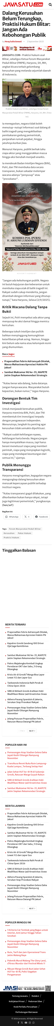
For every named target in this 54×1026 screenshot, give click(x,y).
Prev (22, 731)
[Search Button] (50, 4)
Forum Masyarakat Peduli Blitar (25, 529)
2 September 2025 (35, 41)
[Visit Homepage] (23, 4)
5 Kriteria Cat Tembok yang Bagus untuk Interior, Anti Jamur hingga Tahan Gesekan (27, 933)
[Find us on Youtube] (26, 1022)
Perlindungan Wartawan (26, 1012)
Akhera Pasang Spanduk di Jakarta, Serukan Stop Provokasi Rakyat (25, 701)
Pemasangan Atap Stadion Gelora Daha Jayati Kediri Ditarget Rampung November (27, 710)
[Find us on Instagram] (30, 1022)
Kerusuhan (9, 533)
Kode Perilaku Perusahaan (25, 1007)
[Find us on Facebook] (18, 1022)
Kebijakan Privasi (17, 1001)
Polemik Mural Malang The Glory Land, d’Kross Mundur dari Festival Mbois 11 (26, 962)
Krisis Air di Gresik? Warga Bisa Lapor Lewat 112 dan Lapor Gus (25, 676)
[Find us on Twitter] (22, 1022)
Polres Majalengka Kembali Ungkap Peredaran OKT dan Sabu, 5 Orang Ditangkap (25, 666)
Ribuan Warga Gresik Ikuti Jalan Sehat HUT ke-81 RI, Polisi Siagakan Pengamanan (26, 971)
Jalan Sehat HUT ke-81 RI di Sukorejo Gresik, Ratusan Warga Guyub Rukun (25, 773)
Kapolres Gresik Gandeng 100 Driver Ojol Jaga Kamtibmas (25, 645)
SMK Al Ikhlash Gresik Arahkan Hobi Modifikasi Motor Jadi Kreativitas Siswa (27, 692)
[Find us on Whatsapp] (34, 1022)
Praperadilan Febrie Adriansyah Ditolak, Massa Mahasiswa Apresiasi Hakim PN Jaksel (27, 364)
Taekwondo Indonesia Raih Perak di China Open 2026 (25, 684)
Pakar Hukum (24, 533)
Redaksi (35, 996)
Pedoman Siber (35, 1001)
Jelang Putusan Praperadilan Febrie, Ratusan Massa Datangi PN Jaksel (25, 720)
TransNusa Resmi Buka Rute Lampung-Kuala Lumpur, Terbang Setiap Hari (27, 765)
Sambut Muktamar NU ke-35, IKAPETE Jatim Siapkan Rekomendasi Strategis (26, 657)
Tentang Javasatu (20, 996)
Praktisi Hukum (11, 537)
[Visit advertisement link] (27, 48)
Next (31, 731)
